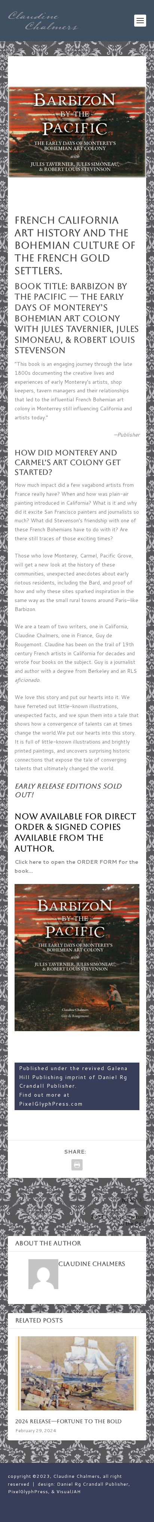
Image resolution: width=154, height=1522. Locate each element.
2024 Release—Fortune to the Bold (68, 1421)
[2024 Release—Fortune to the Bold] (77, 1373)
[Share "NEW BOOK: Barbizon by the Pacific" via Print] (77, 1164)
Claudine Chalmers (92, 1263)
